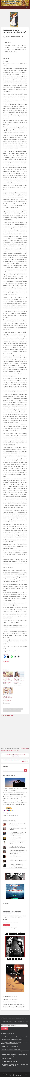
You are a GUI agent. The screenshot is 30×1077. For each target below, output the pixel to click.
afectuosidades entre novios (9, 709)
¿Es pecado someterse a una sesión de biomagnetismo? (17, 824)
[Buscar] (25, 770)
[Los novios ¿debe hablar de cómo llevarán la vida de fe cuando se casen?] (8, 674)
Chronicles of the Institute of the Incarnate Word (14, 1006)
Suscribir (6, 925)
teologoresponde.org (22, 788)
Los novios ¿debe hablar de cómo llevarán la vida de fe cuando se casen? (7, 680)
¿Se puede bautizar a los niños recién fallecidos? (17, 828)
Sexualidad (5, 38)
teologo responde (17, 711)
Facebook (6, 903)
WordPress (18, 1075)
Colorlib (25, 1074)
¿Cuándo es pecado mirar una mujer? (17, 860)
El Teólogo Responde (7, 1074)
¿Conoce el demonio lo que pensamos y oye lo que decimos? (17, 847)
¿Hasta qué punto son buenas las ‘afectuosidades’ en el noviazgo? (19, 680)
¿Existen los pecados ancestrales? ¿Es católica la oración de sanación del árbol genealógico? (18, 852)
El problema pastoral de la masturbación (15, 838)
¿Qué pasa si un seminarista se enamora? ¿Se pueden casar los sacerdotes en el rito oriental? (16, 866)
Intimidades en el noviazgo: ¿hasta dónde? (17, 842)
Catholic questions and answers (10, 999)
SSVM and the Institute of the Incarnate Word (13, 1004)
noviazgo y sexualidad (7, 711)
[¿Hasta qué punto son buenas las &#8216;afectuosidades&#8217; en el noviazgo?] (19, 674)
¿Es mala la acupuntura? (14, 856)
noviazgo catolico (19, 709)
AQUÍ (16, 798)
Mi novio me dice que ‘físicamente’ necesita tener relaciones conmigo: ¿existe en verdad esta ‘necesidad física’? (8, 697)
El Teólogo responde (16, 36)
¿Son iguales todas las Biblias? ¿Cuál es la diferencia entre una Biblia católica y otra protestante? (17, 834)
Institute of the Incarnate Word (10, 1002)
